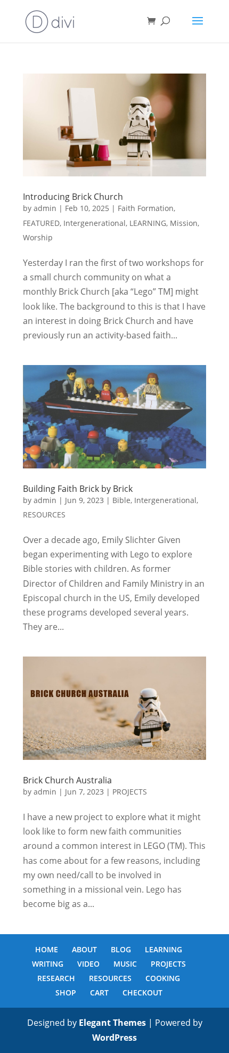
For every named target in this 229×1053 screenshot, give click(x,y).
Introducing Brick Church (73, 197)
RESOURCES (44, 514)
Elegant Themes (112, 1022)
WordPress (114, 1037)
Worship (38, 237)
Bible (121, 500)
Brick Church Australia (67, 780)
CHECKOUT (142, 992)
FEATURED (41, 223)
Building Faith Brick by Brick (78, 489)
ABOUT (84, 949)
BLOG (121, 949)
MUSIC (125, 964)
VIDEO (88, 964)
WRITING (47, 964)
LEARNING (147, 223)
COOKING (162, 978)
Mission (184, 223)
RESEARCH (56, 978)
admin (45, 208)
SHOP (65, 992)
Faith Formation (146, 208)
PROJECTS (129, 792)
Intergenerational (94, 223)
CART (99, 992)
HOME (46, 949)
